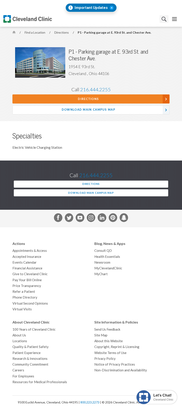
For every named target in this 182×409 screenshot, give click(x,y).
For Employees (23, 376)
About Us (19, 335)
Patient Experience (26, 353)
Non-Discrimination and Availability (120, 370)
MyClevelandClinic (108, 268)
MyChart (101, 274)
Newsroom (102, 262)
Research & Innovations (29, 358)
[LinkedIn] (102, 218)
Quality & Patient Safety (30, 347)
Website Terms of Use (110, 353)
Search (164, 19)
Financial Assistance (27, 268)
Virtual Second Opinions (30, 303)
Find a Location (35, 33)
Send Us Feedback (107, 329)
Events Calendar (24, 262)
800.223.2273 (89, 402)
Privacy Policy (105, 358)
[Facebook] (58, 218)
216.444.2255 (95, 89)
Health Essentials (107, 256)
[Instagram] (91, 218)
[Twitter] (69, 218)
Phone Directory (24, 297)
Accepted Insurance (26, 256)
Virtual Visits (22, 309)
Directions (61, 33)
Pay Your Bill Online (27, 280)
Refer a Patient (23, 291)
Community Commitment (30, 364)
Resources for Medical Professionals (39, 382)
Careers (18, 370)
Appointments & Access (29, 250)
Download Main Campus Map (88, 110)
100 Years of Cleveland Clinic (33, 329)
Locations (19, 341)
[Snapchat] (124, 218)
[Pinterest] (113, 218)
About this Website (108, 341)
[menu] (174, 19)
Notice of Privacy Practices (114, 364)
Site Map (100, 335)
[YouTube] (80, 218)
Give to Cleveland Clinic (29, 274)
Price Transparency (26, 286)
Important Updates (91, 7)
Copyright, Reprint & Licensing (116, 347)
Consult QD (103, 250)
